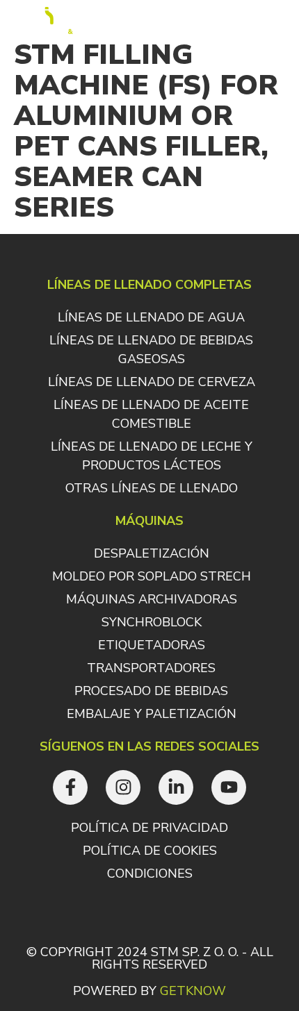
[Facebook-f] (70, 787)
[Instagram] (123, 787)
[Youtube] (228, 787)
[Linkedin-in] (176, 787)
